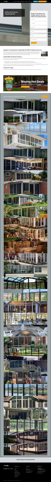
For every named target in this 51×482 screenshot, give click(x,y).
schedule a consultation (42, 1)
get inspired (44, 96)
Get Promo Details (25, 86)
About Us (27, 468)
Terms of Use (19, 480)
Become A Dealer (31, 1)
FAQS (15, 469)
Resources (16, 468)
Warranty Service (17, 475)
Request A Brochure (17, 472)
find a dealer (35, 1)
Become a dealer (28, 469)
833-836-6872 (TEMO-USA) (41, 471)
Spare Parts (16, 476)
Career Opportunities (28, 472)
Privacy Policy (15, 480)
